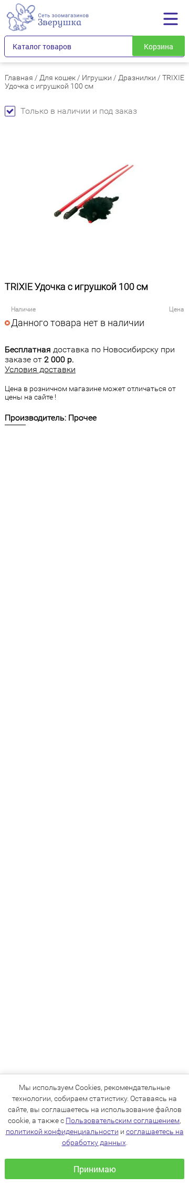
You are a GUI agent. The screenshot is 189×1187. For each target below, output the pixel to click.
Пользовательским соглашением (123, 1120)
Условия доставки (40, 369)
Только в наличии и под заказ (78, 111)
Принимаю (95, 1168)
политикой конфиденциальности (62, 1131)
